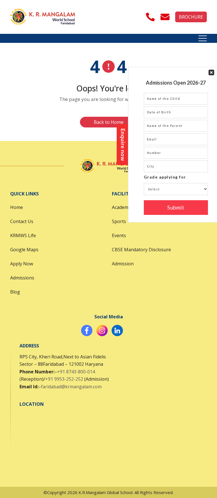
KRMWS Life (23, 235)
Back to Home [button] (108, 122)
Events (119, 235)
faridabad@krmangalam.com (71, 387)
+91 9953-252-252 (64, 379)
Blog (15, 292)
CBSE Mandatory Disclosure (141, 249)
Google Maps (24, 249)
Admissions (22, 278)
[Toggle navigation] (202, 38)
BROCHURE (191, 17)
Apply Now (21, 264)
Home (16, 207)
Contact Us (21, 221)
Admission (123, 264)
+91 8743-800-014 (76, 372)
